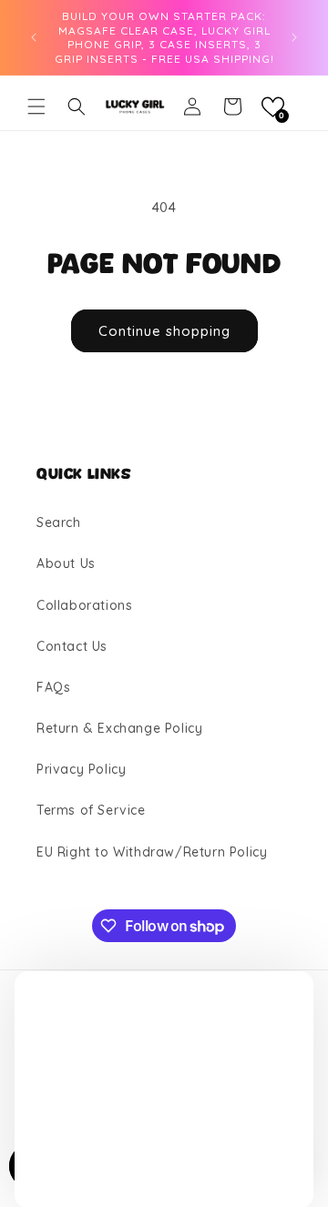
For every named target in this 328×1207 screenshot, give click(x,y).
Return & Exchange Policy (119, 728)
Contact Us (72, 646)
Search (58, 522)
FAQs (53, 687)
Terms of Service (91, 810)
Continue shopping (164, 331)
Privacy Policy (81, 769)
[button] (36, 106)
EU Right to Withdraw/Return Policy (151, 852)
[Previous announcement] (34, 37)
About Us (66, 563)
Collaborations (84, 605)
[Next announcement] (294, 37)
